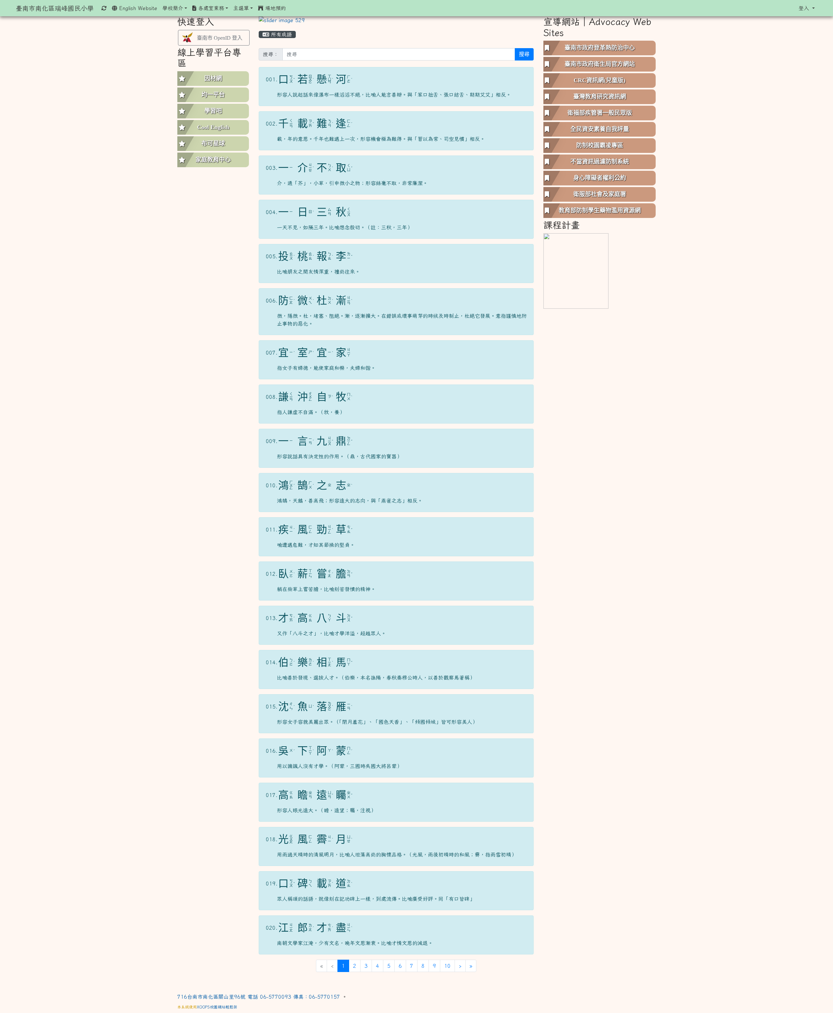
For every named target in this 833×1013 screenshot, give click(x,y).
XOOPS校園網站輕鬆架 (217, 1007)
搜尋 (524, 54)
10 (447, 965)
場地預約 (274, 8)
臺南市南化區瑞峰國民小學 (55, 8)
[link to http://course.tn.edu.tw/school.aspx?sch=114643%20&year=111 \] (575, 270)
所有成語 (280, 34)
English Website (137, 8)
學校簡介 (172, 8)
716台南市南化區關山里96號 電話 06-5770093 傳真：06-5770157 (259, 996)
